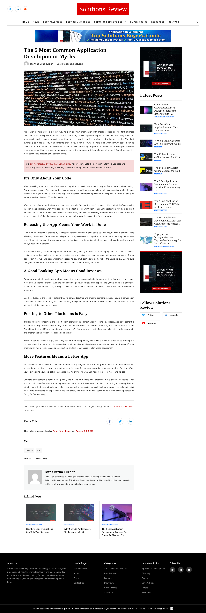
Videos (145, 587)
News (36, 22)
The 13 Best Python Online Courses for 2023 (167, 156)
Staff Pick (108, 592)
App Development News (164, 116)
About (76, 573)
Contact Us (79, 583)
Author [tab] (27, 458)
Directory (146, 573)
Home (25, 22)
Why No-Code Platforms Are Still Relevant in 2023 (77, 530)
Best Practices (52, 22)
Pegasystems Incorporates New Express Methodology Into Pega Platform (168, 239)
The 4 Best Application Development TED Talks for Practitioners (167, 204)
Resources (158, 22)
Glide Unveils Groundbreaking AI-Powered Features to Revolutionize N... (165, 109)
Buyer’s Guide (138, 22)
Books (145, 578)
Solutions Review (81, 568)
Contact (173, 22)
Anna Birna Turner (43, 63)
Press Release (110, 587)
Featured (78, 63)
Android (29, 450)
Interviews (109, 583)
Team (76, 578)
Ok (172, 609)
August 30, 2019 (84, 431)
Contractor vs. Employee (121, 406)
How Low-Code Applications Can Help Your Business (39, 530)
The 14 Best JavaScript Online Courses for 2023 (167, 169)
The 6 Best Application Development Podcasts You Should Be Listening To (114, 532)
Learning (158, 160)
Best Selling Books (78, 22)
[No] (202, 609)
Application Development (153, 568)
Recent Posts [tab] (41, 458)
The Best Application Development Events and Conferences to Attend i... (167, 220)
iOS (38, 450)
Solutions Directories (108, 22)
